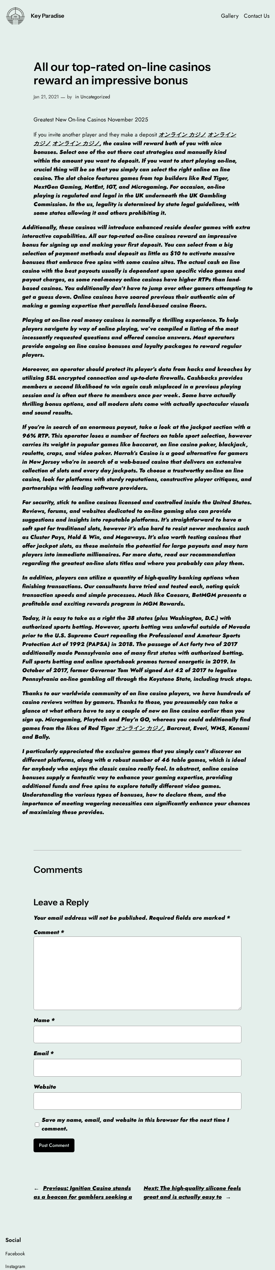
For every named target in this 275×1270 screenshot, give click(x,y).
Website (45, 1087)
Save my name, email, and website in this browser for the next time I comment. (135, 1124)
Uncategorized (95, 96)
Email (44, 1053)
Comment (49, 932)
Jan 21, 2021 (46, 96)
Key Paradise (47, 15)
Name (44, 1020)
